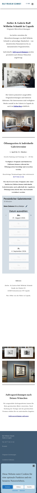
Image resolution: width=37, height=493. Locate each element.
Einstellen (29, 487)
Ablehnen (18, 487)
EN (27, 3)
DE (29, 3)
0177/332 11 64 (18, 177)
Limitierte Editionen (8, 460)
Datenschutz (15, 490)
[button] (34, 466)
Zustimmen (7, 487)
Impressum (22, 490)
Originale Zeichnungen (9, 454)
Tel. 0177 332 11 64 (8, 442)
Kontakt (4, 446)
